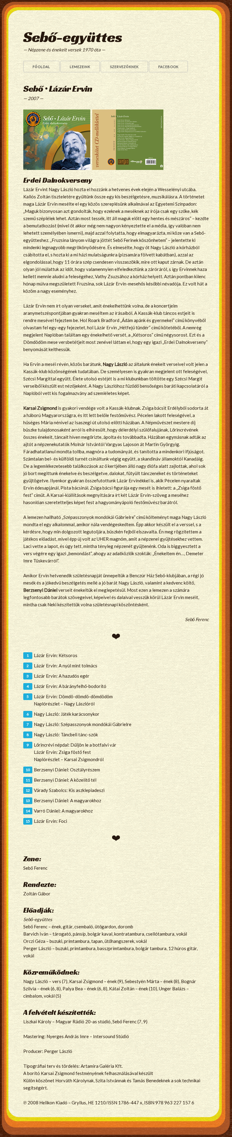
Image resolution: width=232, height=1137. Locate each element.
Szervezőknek (124, 67)
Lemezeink (80, 67)
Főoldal (41, 67)
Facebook (168, 67)
